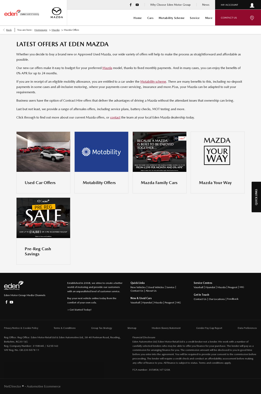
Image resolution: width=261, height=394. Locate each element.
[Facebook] (130, 4)
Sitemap (131, 328)
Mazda (56, 30)
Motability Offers (99, 182)
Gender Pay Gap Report (209, 328)
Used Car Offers (40, 182)
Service (170, 287)
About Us (151, 290)
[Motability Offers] (101, 152)
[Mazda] (57, 12)
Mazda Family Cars (159, 182)
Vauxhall (135, 302)
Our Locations (217, 299)
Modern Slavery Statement (166, 328)
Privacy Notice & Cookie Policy (21, 328)
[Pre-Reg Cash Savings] (43, 218)
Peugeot (169, 302)
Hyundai (147, 302)
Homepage (40, 30)
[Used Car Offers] (43, 152)
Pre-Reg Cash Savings (38, 251)
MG (178, 302)
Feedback (232, 298)
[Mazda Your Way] (217, 152)
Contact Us (136, 290)
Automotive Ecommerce (44, 386)
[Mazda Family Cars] (159, 152)
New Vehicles (138, 287)
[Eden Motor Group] (21, 13)
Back (9, 30)
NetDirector (13, 386)
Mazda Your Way (215, 182)
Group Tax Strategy (101, 328)
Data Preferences (247, 328)
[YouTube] (137, 4)
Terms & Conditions (65, 328)
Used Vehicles (156, 287)
